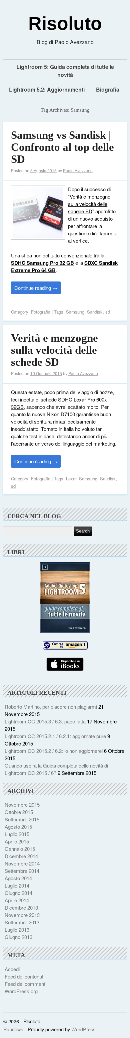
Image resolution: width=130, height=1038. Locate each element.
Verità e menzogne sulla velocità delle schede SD (89, 204)
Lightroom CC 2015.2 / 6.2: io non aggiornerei (54, 750)
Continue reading (35, 287)
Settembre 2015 (22, 819)
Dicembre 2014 (21, 855)
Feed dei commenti (25, 983)
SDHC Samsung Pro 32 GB (42, 262)
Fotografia (40, 312)
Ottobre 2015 (19, 811)
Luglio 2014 (17, 885)
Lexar (71, 478)
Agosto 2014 (18, 878)
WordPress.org (21, 991)
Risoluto (65, 23)
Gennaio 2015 (20, 848)
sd (107, 312)
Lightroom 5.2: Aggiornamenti (47, 89)
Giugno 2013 (18, 936)
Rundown (13, 1029)
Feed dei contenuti (24, 976)
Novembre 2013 (22, 914)
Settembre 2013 (22, 922)
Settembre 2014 (22, 870)
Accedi (12, 968)
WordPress (83, 1029)
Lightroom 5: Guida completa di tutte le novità (65, 71)
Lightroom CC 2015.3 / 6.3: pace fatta (45, 721)
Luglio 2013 (17, 929)
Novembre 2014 (22, 863)
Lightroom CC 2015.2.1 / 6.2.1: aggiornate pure (55, 735)
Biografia (107, 89)
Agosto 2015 (18, 826)
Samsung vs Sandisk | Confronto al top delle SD (62, 147)
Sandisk (95, 312)
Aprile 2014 (17, 900)
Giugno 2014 (18, 892)
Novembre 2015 (22, 804)
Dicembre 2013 (21, 907)
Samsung (75, 312)
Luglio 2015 (17, 833)
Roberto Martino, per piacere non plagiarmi (51, 706)
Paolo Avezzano (78, 170)
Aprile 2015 (17, 841)
